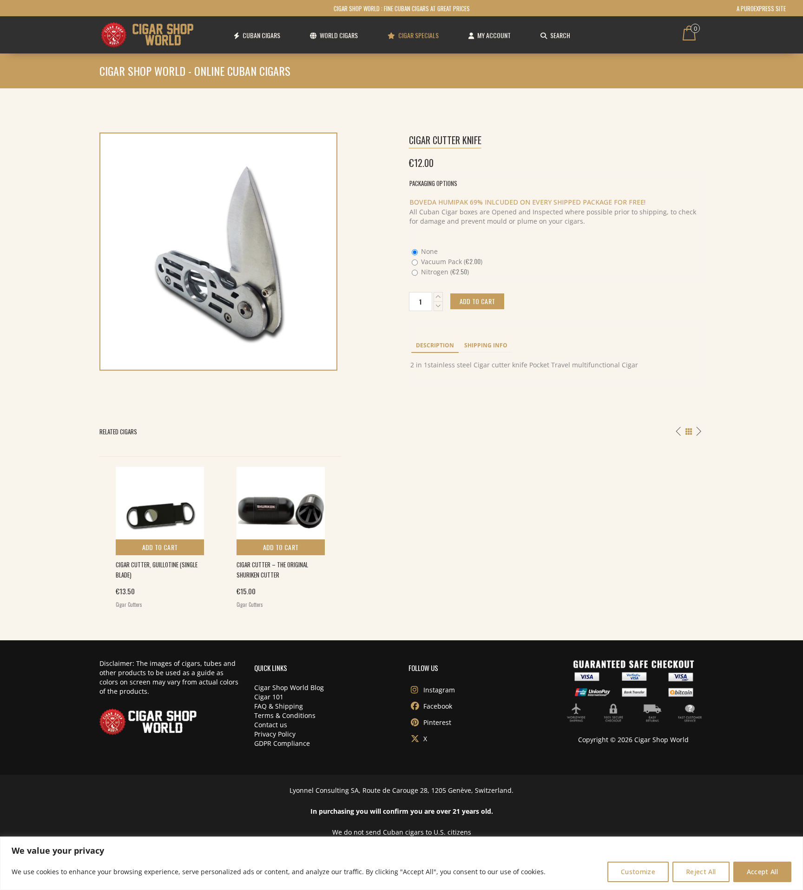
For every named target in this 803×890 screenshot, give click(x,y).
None (428, 251)
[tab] (435, 346)
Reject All (701, 871)
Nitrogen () (444, 271)
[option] (159, 535)
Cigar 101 (268, 696)
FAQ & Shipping (278, 706)
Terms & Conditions (285, 715)
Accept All (762, 871)
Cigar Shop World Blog (289, 687)
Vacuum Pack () (450, 261)
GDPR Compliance (282, 743)
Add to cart (160, 547)
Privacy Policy (275, 734)
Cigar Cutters (129, 604)
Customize (638, 871)
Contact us (270, 724)
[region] (401, 863)
